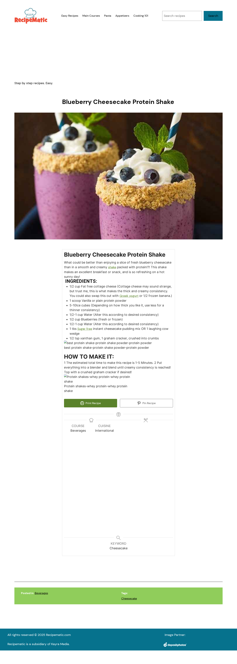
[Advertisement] (118, 52)
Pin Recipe (149, 403)
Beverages (41, 593)
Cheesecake (129, 598)
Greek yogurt (129, 296)
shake (112, 267)
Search (213, 16)
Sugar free (84, 329)
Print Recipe (93, 403)
